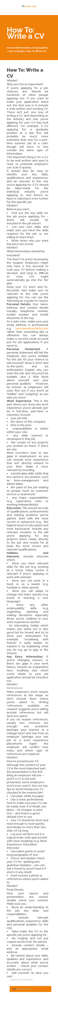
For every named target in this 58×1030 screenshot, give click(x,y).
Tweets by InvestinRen (21, 979)
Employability (40, 48)
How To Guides (17, 51)
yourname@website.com (31, 328)
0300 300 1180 (23, 989)
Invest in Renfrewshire (19, 48)
